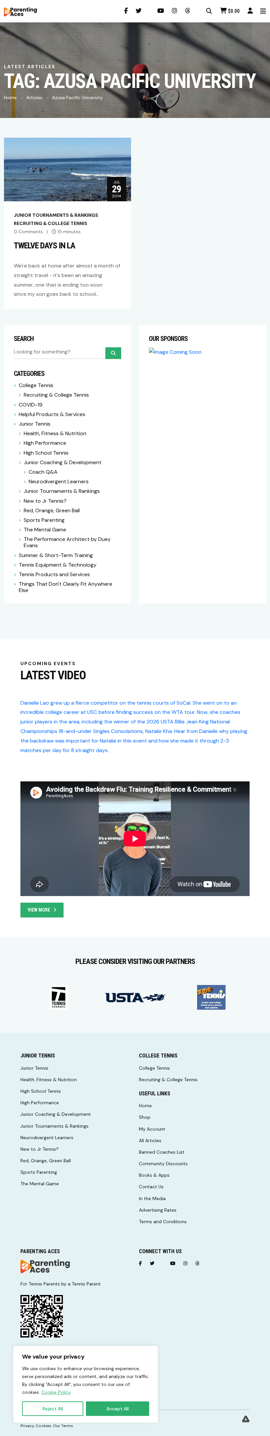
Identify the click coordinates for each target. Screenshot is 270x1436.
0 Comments (28, 232)
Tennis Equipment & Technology (57, 565)
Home (10, 97)
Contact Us (151, 1187)
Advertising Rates (157, 1210)
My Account (152, 1129)
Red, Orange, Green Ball (52, 510)
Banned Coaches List (161, 1152)
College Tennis (36, 385)
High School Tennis (46, 453)
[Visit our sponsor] (58, 997)
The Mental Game (45, 529)
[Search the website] (209, 11)
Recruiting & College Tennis (50, 223)
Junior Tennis (34, 424)
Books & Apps (154, 1175)
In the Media (152, 1198)
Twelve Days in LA (44, 245)
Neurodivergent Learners (59, 481)
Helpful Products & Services (52, 414)
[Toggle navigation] (263, 11)
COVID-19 (30, 405)
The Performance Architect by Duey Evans (67, 542)
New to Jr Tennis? (45, 501)
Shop (144, 1117)
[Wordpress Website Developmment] (246, 1418)
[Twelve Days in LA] (67, 168)
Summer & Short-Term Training (56, 555)
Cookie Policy (56, 1392)
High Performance (45, 443)
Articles (34, 97)
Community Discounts (163, 1164)
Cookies (43, 1425)
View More (39, 910)
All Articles (150, 1140)
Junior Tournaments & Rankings (56, 215)
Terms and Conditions (163, 1222)
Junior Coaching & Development (62, 462)
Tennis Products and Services (54, 574)
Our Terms (63, 1425)
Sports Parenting (44, 520)
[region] (85, 1384)
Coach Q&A (43, 472)
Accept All (117, 1409)
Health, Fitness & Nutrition (55, 433)
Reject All (52, 1409)
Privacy (27, 1425)
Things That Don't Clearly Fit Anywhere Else (65, 587)
